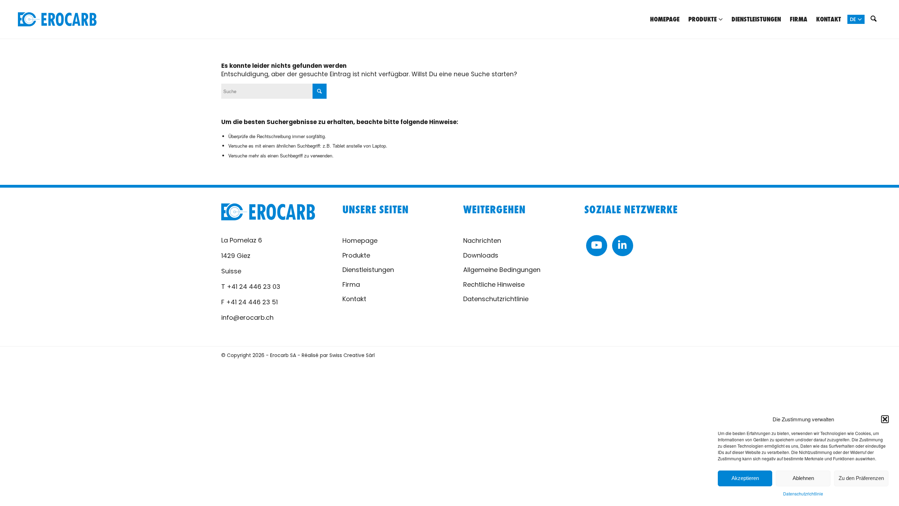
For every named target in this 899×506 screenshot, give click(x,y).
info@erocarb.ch (247, 317)
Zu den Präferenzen (861, 478)
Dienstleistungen (368, 269)
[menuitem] (665, 19)
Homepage (360, 240)
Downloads (480, 255)
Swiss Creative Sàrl (352, 355)
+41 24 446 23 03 (253, 286)
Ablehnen (803, 478)
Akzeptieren (745, 478)
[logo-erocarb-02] (57, 19)
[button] (884, 419)
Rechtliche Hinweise (494, 284)
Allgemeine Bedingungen (501, 269)
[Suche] (873, 19)
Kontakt (354, 298)
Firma (351, 284)
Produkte (356, 255)
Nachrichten (482, 240)
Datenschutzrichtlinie (803, 494)
